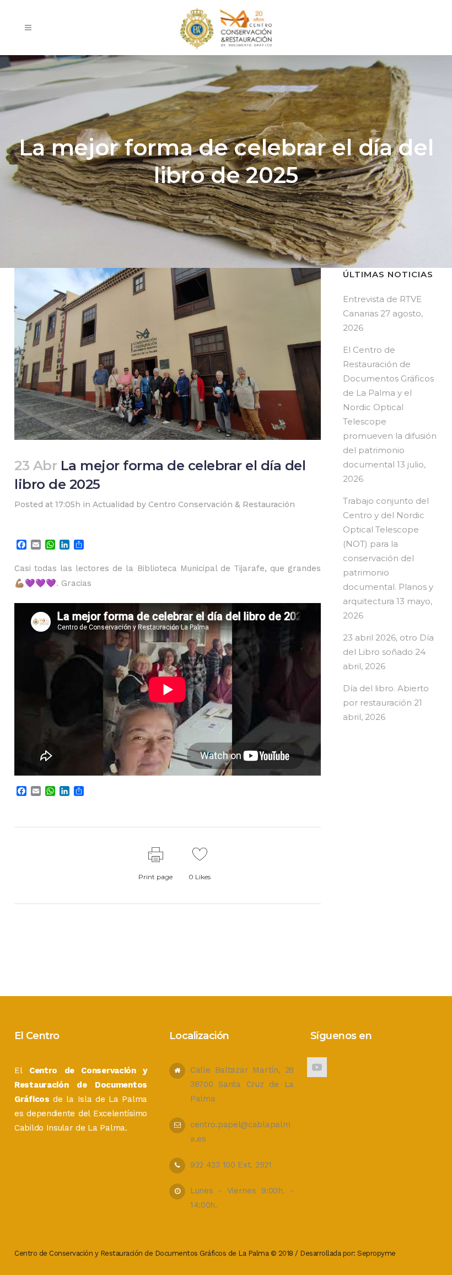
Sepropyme (376, 1253)
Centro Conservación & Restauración (221, 504)
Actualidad (113, 504)
